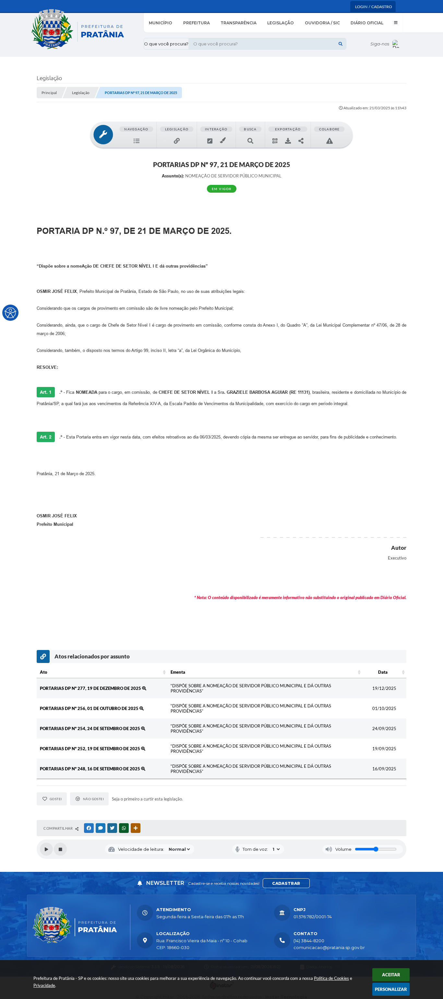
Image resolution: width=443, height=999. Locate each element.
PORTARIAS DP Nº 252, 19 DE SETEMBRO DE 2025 (90, 748)
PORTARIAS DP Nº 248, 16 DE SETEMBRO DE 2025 (90, 768)
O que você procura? (166, 43)
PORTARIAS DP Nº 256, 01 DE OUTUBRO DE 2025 (89, 708)
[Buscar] (340, 43)
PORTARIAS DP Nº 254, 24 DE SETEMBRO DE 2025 (90, 728)
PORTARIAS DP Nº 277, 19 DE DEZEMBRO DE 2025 (91, 688)
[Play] (46, 849)
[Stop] (60, 849)
